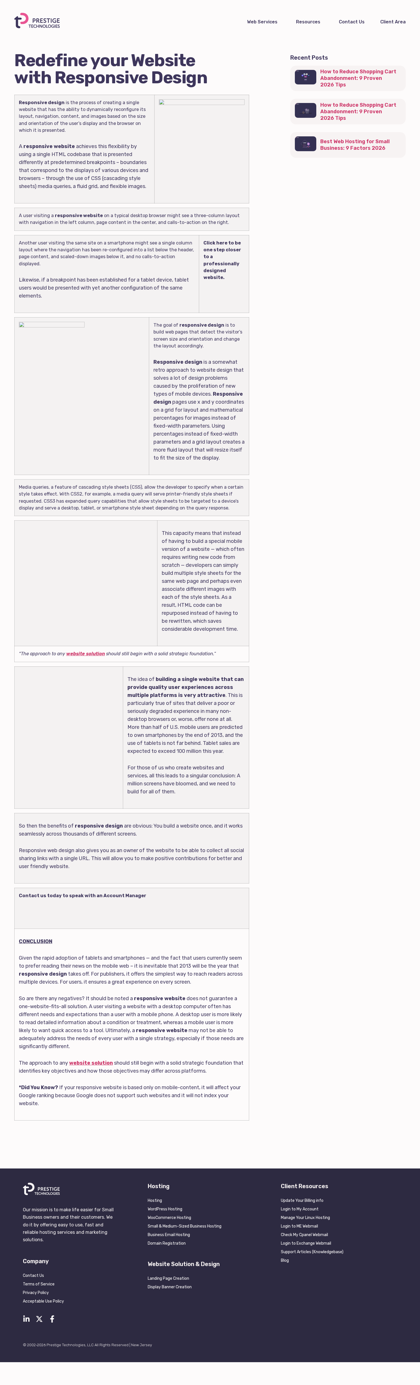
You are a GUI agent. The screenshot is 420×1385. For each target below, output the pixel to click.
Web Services (262, 22)
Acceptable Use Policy (43, 1301)
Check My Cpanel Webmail (304, 1234)
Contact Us (352, 22)
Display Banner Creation (170, 1287)
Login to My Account (300, 1209)
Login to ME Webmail (299, 1226)
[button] (263, 22)
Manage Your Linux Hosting (305, 1217)
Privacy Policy (36, 1292)
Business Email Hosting (169, 1234)
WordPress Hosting (165, 1209)
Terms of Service (39, 1284)
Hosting (155, 1200)
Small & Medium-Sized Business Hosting (184, 1226)
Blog (285, 1260)
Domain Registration (167, 1243)
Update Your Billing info (302, 1200)
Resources (308, 22)
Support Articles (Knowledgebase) (312, 1251)
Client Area (393, 22)
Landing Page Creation (168, 1278)
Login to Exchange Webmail (306, 1243)
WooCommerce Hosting (169, 1217)
